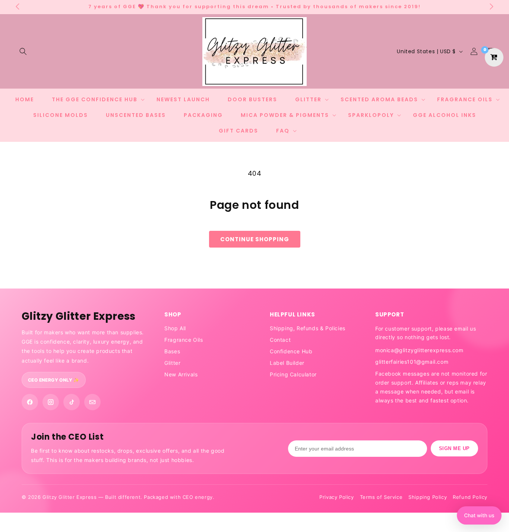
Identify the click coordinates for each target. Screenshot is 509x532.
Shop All (175, 328)
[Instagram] (50, 402)
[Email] (92, 402)
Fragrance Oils (183, 340)
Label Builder (287, 363)
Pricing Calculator (293, 374)
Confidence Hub (291, 351)
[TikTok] (71, 402)
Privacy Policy (336, 497)
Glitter (172, 363)
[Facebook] (30, 402)
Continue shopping (254, 239)
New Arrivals (180, 374)
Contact (280, 340)
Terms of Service (381, 497)
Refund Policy (470, 497)
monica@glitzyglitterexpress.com (419, 350)
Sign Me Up (454, 448)
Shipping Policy (427, 497)
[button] (23, 51)
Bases (172, 351)
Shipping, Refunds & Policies (307, 328)
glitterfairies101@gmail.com (411, 362)
